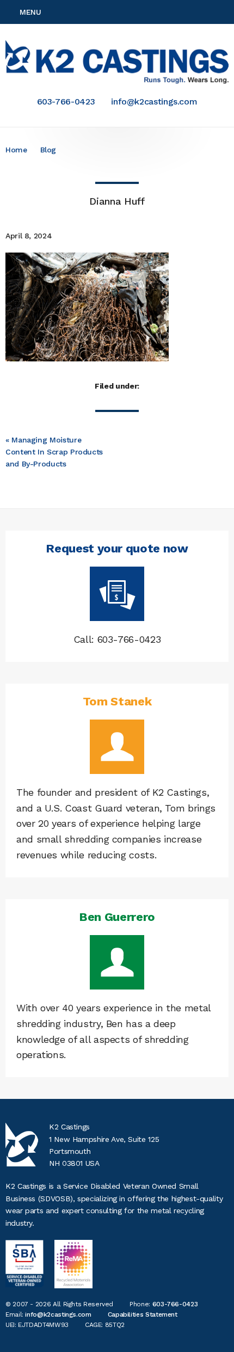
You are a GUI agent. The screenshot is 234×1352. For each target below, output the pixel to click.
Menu (30, 12)
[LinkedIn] (225, 12)
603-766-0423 (66, 101)
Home (16, 149)
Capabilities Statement (142, 1314)
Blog (48, 149)
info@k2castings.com (154, 101)
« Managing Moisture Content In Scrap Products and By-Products (54, 452)
